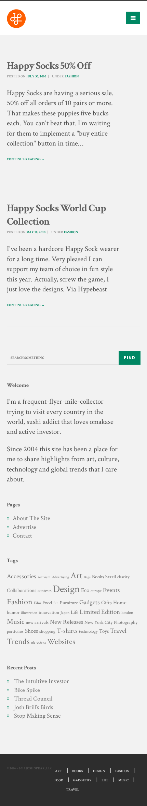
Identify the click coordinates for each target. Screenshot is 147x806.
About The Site (31, 518)
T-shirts (67, 631)
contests (45, 590)
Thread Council (33, 699)
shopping (47, 631)
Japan (65, 612)
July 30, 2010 (36, 76)
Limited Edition (100, 612)
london (127, 612)
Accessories (21, 576)
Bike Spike (27, 690)
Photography (125, 622)
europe (96, 590)
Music (15, 621)
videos (41, 642)
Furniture (69, 603)
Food (47, 603)
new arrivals (37, 622)
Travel (118, 631)
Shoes (31, 631)
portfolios (15, 631)
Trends (18, 641)
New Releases (66, 622)
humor (13, 612)
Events (111, 590)
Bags (87, 577)
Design (66, 588)
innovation (49, 612)
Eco (85, 590)
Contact (22, 536)
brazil (110, 577)
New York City (98, 622)
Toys (104, 631)
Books (98, 577)
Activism (44, 577)
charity (123, 577)
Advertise (24, 527)
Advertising (60, 577)
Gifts (106, 602)
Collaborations (21, 590)
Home (119, 602)
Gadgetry (82, 780)
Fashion (72, 76)
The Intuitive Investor (41, 681)
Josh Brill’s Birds (33, 707)
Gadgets (89, 602)
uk (33, 642)
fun (55, 603)
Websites (61, 642)
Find (129, 357)
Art (76, 575)
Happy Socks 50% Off (49, 66)
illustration (29, 612)
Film (37, 603)
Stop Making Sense (37, 716)
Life (74, 612)
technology (88, 631)
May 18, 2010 (35, 232)
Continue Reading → (26, 159)
